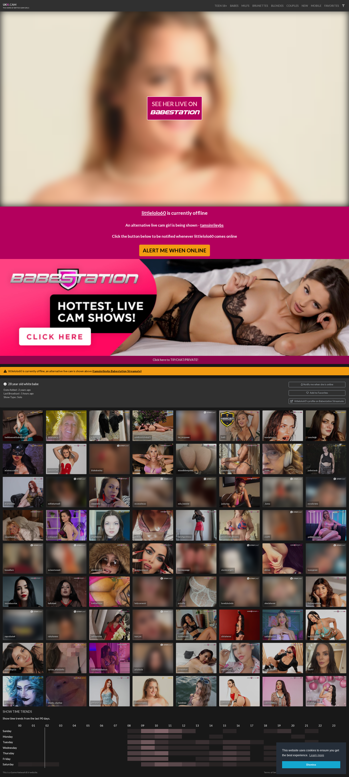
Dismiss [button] (311, 764)
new (305, 5)
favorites (331, 5)
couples (292, 5)
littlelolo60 (154, 213)
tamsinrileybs (212, 225)
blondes (277, 5)
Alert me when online (174, 250)
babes (234, 5)
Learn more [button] (316, 755)
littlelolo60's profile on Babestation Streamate (319, 401)
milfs (245, 5)
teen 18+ (220, 5)
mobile (316, 5)
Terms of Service (272, 772)
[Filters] (343, 5)
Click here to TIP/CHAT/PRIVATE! (175, 360)
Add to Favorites (318, 392)
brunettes (260, 5)
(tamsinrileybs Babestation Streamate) (117, 371)
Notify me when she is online (318, 384)
